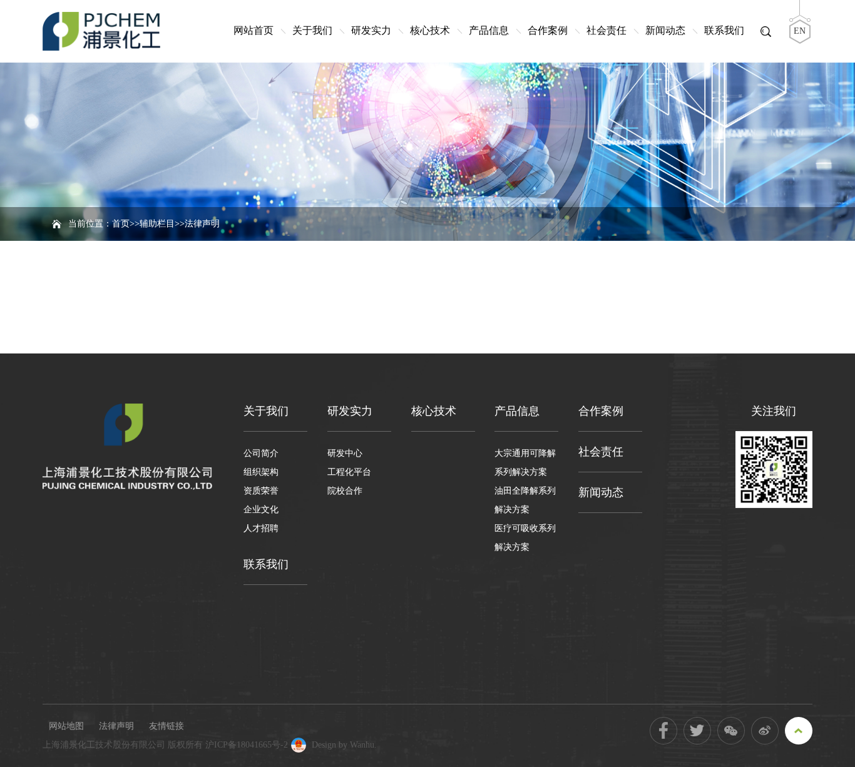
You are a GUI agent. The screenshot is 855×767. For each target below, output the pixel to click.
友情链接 (166, 726)
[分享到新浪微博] (765, 730)
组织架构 (261, 472)
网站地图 (66, 726)
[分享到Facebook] (663, 730)
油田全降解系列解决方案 (525, 500)
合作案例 (548, 30)
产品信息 (489, 30)
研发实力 (371, 30)
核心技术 (430, 30)
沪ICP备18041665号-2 (246, 744)
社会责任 (606, 30)
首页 (121, 223)
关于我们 (312, 30)
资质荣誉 (261, 490)
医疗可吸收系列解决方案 (525, 538)
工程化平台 (349, 472)
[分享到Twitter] (697, 730)
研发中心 (344, 453)
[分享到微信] (731, 730)
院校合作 (344, 490)
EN (800, 31)
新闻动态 (665, 30)
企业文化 (261, 509)
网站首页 (253, 30)
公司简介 (261, 453)
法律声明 (116, 726)
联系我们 (724, 30)
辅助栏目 (157, 223)
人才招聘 (261, 528)
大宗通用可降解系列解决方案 (525, 463)
